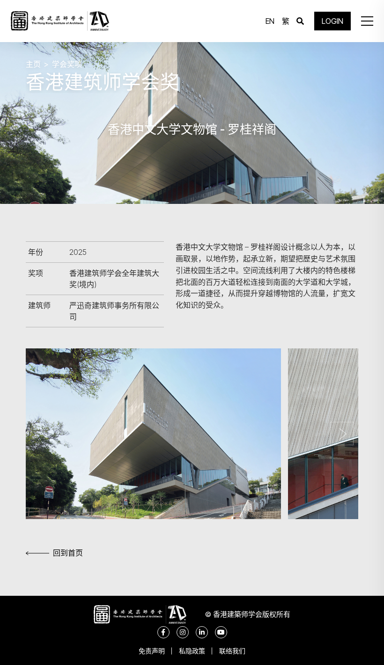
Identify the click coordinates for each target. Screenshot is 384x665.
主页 (33, 64)
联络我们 (232, 651)
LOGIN (332, 21)
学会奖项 (67, 64)
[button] (367, 21)
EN (270, 21)
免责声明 (152, 651)
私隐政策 (192, 651)
